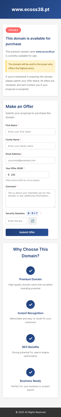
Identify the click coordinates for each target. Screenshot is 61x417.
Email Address (14, 154)
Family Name (13, 139)
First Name (12, 125)
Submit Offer (27, 232)
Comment (12, 186)
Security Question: (23, 213)
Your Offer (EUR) (15, 168)
